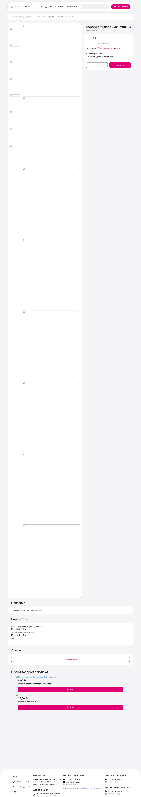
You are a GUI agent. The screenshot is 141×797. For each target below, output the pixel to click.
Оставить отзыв (70, 659)
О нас (15, 777)
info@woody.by (113, 782)
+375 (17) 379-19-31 (115, 779)
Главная (27, 7)
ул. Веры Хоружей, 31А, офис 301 (48, 793)
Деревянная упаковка (39, 17)
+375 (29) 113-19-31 (73, 779)
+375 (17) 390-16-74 (115, 791)
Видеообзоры (18, 792)
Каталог (38, 7)
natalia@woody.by (114, 794)
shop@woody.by (71, 784)
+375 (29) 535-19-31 (73, 782)
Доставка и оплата (54, 7)
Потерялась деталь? (21, 787)
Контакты (72, 7)
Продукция (24, 17)
